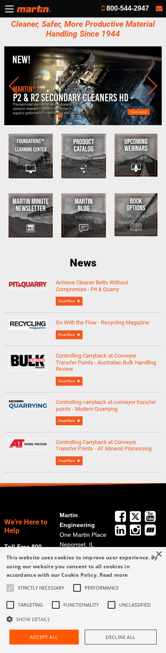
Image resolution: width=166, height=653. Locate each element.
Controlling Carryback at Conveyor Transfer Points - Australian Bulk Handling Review (106, 362)
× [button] (158, 554)
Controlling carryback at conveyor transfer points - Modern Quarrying (106, 405)
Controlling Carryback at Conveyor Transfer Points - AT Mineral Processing (104, 445)
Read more (114, 575)
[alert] (83, 600)
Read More (66, 301)
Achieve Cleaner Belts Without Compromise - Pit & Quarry (92, 285)
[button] (83, 619)
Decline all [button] (120, 637)
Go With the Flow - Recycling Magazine (102, 322)
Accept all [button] (44, 637)
